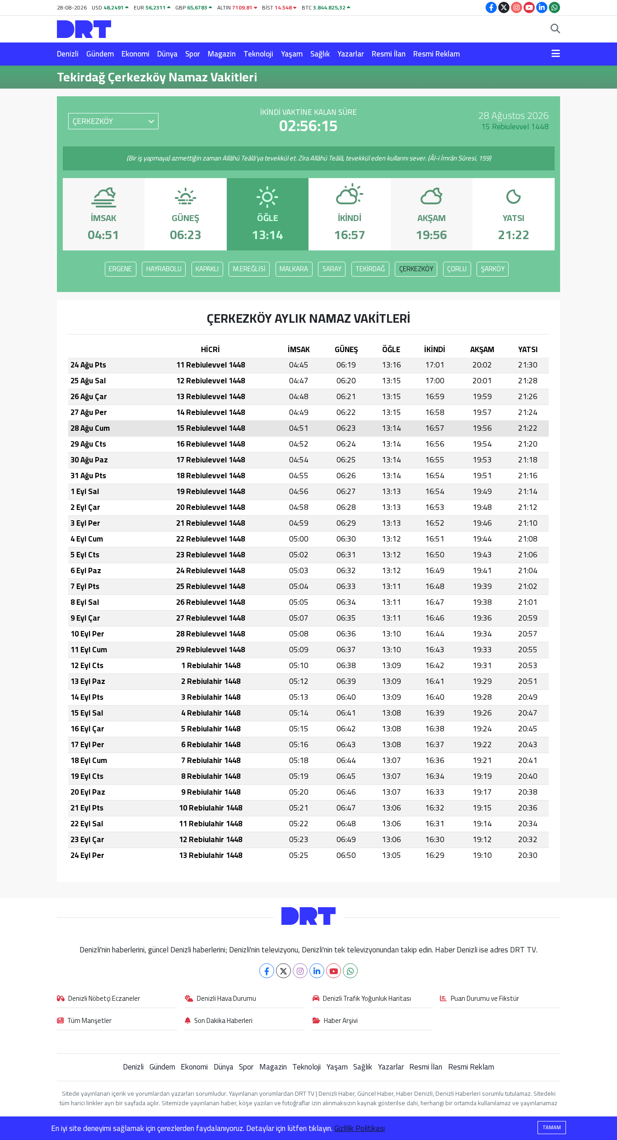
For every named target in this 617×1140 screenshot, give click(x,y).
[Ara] (555, 29)
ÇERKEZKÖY (416, 269)
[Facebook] (266, 970)
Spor (192, 54)
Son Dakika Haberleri (223, 1021)
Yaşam (292, 54)
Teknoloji (258, 54)
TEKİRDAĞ (370, 269)
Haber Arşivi (341, 1021)
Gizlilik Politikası (359, 1128)
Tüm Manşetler (89, 1021)
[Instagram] (300, 970)
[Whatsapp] (350, 970)
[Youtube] (333, 970)
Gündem (100, 54)
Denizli (68, 54)
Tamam (551, 1127)
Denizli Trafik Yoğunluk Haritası (367, 999)
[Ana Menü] (556, 54)
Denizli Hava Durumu (226, 999)
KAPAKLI (207, 269)
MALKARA (294, 269)
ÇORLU (457, 269)
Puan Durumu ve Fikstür (485, 999)
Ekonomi (136, 54)
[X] (283, 970)
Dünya (167, 54)
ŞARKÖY (493, 269)
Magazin (222, 54)
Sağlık (320, 54)
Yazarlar (350, 54)
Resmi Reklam (436, 54)
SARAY (332, 269)
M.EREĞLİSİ (249, 269)
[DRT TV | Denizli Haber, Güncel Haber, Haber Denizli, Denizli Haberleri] (84, 27)
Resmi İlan (389, 54)
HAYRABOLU (164, 269)
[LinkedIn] (316, 970)
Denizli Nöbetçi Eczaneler (104, 999)
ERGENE (120, 269)
